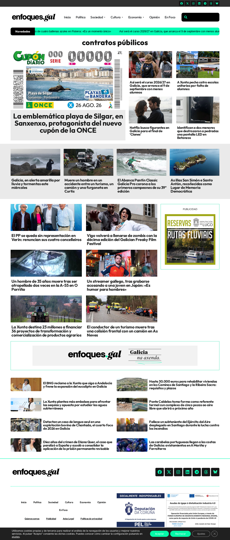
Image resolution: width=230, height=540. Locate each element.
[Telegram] (205, 3)
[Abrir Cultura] (122, 17)
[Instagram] (193, 3)
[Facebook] (181, 3)
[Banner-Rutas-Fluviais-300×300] (190, 264)
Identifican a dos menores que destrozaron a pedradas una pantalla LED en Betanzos (198, 132)
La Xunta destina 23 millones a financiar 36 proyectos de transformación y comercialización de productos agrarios (46, 331)
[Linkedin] (199, 3)
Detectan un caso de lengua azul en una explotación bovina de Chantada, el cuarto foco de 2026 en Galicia (78, 425)
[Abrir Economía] (143, 17)
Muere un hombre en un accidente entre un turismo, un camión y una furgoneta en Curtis (88, 186)
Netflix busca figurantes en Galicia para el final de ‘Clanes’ (149, 130)
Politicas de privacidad (91, 518)
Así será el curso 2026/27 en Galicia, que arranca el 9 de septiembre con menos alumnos (159, 31)
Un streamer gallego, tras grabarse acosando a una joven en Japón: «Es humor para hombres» (118, 285)
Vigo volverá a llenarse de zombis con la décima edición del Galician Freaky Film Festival (122, 239)
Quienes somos (32, 518)
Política (37, 502)
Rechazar (180, 533)
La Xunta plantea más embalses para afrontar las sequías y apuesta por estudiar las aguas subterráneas (77, 404)
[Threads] (210, 3)
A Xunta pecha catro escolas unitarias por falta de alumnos (198, 85)
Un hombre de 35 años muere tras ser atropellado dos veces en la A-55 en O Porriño (44, 285)
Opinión (101, 502)
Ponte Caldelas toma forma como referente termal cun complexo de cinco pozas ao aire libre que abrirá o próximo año (181, 404)
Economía (85, 502)
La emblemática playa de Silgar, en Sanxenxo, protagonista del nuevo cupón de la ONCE (68, 123)
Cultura (69, 502)
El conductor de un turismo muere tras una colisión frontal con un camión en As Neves (122, 331)
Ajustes (201, 533)
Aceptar (159, 533)
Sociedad (53, 502)
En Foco (63, 510)
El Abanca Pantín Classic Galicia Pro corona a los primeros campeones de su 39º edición (142, 186)
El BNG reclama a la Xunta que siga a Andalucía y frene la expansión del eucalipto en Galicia (77, 384)
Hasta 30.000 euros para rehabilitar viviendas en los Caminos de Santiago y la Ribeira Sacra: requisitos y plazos (183, 384)
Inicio (24, 502)
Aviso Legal (68, 518)
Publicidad (51, 518)
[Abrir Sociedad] (105, 17)
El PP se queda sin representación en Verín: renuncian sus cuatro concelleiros (46, 237)
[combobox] (200, 17)
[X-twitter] (187, 3)
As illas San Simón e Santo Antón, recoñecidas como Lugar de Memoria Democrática (192, 186)
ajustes (16, 536)
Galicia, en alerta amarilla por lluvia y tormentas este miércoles (35, 184)
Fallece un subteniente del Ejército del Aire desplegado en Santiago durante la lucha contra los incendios (184, 425)
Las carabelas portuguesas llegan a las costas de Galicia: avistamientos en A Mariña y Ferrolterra (182, 445)
